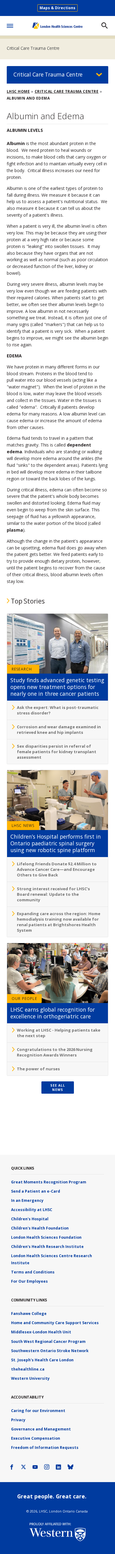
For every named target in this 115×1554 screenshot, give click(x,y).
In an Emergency (27, 1200)
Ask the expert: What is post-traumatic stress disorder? (57, 710)
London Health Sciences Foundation (46, 1237)
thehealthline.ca (27, 1369)
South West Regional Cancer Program (48, 1341)
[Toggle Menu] (10, 24)
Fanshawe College (29, 1313)
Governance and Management (41, 1429)
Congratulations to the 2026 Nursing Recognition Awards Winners (55, 1052)
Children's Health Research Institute (47, 1246)
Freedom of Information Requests (45, 1447)
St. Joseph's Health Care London (42, 1360)
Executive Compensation (35, 1438)
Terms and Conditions (33, 1272)
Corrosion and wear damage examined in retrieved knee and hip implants (59, 729)
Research (22, 669)
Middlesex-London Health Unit (41, 1332)
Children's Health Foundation (40, 1228)
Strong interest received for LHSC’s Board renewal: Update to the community (53, 894)
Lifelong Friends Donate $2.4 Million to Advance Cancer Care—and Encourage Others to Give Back (57, 869)
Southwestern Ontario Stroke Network (50, 1350)
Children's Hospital (29, 1219)
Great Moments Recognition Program (48, 1182)
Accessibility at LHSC (31, 1209)
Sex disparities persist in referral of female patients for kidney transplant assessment (56, 751)
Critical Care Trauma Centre (33, 48)
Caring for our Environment (38, 1410)
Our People (24, 998)
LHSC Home (18, 91)
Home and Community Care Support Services (55, 1322)
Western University (30, 1378)
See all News (57, 1087)
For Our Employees (29, 1281)
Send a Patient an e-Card (35, 1191)
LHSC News (23, 825)
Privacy (18, 1419)
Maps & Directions (57, 7)
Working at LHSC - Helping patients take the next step (58, 1032)
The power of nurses (38, 1069)
